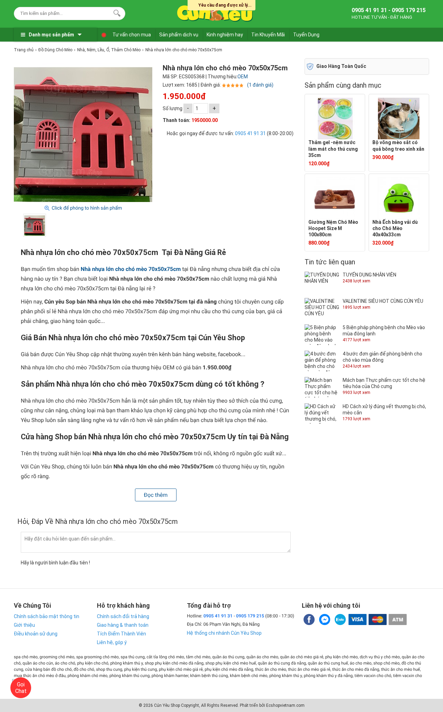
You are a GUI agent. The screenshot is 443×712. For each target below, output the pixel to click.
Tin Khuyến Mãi (268, 34)
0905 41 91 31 (250, 133)
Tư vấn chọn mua (131, 34)
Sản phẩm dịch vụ (178, 34)
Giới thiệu (24, 625)
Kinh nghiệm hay (225, 34)
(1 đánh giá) (260, 85)
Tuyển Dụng (306, 34)
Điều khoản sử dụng (35, 633)
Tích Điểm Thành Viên (121, 633)
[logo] (215, 12)
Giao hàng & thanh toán (122, 625)
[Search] (115, 12)
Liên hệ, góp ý (112, 642)
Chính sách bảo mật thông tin (46, 616)
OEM (242, 76)
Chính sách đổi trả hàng (123, 616)
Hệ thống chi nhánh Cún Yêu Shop (224, 633)
